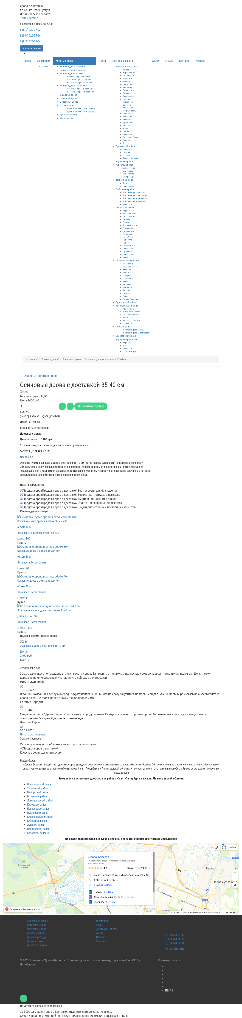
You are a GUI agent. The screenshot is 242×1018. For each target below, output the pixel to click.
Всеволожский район (126, 66)
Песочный (127, 113)
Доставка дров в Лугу (133, 330)
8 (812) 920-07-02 (30, 29)
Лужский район (123, 326)
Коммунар (127, 234)
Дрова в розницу (68, 114)
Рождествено (129, 245)
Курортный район (124, 164)
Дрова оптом (66, 118)
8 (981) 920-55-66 (30, 35)
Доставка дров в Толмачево (136, 333)
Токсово (127, 70)
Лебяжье (127, 272)
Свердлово (128, 96)
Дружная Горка (130, 225)
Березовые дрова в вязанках (80, 92)
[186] (24, 392)
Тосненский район (125, 179)
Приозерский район (126, 302)
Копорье (127, 284)
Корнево (127, 125)
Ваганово (127, 140)
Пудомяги (127, 240)
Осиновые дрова (68, 98)
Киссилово (128, 107)
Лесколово (128, 119)
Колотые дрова (65, 60)
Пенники (127, 296)
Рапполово (128, 81)
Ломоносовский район (127, 260)
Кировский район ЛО (126, 339)
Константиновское (131, 320)
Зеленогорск (129, 168)
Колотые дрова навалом (72, 66)
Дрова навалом (36, 933)
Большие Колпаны (131, 213)
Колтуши (127, 99)
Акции (155, 60)
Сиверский (128, 248)
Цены (102, 60)
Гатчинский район (125, 207)
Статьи (44, 66)
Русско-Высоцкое (131, 299)
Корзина (200, 60)
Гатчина (126, 222)
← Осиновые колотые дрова (39, 375)
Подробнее (26, 457)
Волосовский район (126, 335)
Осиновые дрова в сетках (79, 76)
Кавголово (128, 102)
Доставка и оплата (122, 60)
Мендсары (128, 78)
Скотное (127, 105)
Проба (126, 131)
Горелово (127, 323)
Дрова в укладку (36, 937)
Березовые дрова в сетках (79, 82)
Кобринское (128, 231)
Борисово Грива (130, 137)
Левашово (128, 116)
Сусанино (127, 251)
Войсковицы (129, 216)
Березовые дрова (69, 101)
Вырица (126, 219)
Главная (27, 60)
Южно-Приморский (131, 311)
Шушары (127, 155)
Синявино (127, 348)
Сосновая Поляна (131, 314)
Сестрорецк (128, 177)
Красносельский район (127, 305)
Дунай (126, 143)
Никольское (128, 186)
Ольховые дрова (68, 94)
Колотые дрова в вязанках (73, 85)
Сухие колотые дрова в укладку (81, 111)
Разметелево (129, 90)
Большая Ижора (130, 267)
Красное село (129, 309)
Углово (126, 128)
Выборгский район (125, 189)
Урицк (125, 317)
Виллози (127, 269)
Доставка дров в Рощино (135, 198)
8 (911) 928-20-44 (30, 41)
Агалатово (128, 87)
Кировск (127, 342)
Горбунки (127, 275)
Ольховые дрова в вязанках (80, 88)
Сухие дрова (66, 105)
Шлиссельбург (129, 351)
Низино (126, 293)
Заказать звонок (31, 48)
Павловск (127, 149)
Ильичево (127, 204)
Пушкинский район (125, 146)
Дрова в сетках (36, 941)
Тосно (125, 183)
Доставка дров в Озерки (134, 201)
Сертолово (128, 84)
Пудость (127, 243)
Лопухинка (128, 290)
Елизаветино (129, 228)
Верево (126, 210)
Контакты (184, 60)
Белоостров (128, 174)
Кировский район (124, 161)
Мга (124, 345)
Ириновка (127, 134)
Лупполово (128, 122)
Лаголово (127, 287)
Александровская (131, 158)
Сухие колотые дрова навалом (81, 108)
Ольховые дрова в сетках (79, 79)
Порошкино (128, 75)
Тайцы (125, 257)
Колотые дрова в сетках (72, 73)
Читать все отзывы (32, 734)
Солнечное (128, 171)
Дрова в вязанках (37, 945)
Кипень (126, 281)
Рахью (126, 93)
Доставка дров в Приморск (135, 195)
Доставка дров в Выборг (134, 192)
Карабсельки (129, 72)
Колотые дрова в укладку (73, 70)
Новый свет (128, 237)
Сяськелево (128, 254)
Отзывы (169, 60)
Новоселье (128, 263)
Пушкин (126, 152)
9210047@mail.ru (29, 18)
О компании (43, 60)
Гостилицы (128, 278)
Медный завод (130, 111)
